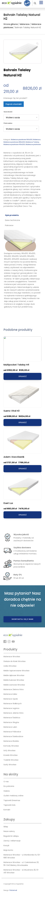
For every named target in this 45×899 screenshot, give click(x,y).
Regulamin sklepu (11, 836)
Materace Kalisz (10, 694)
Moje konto (8, 850)
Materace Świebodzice (13, 736)
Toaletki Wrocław (11, 760)
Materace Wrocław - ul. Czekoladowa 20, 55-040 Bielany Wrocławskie (21, 863)
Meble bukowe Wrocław (14, 680)
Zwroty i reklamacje (12, 840)
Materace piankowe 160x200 (21, 139)
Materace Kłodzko (11, 741)
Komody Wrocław (11, 746)
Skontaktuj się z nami (22, 619)
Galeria (7, 791)
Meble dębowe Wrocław (14, 675)
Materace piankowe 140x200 (14, 144)
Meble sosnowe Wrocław (14, 685)
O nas (6, 781)
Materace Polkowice (12, 731)
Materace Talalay (32, 142)
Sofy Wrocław (9, 750)
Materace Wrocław (12, 656)
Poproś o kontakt (14, 104)
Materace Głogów (11, 722)
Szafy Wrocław (10, 764)
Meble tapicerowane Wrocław (16, 670)
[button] (37, 43)
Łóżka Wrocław (10, 666)
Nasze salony (9, 831)
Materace (25, 24)
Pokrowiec (8, 123)
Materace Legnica (11, 708)
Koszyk (6, 845)
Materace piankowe (33, 144)
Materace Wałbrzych (13, 703)
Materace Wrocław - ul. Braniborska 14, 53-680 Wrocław (22, 856)
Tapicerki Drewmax (12, 800)
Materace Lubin (10, 727)
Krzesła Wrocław (11, 755)
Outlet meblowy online (13, 795)
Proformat (13, 890)
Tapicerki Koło (10, 805)
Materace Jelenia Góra (13, 713)
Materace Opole (11, 699)
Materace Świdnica (12, 717)
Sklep (6, 826)
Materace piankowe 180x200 (14, 142)
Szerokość (8, 112)
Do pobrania (9, 786)
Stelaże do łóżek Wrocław (15, 661)
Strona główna (11, 24)
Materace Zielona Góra (14, 689)
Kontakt (7, 809)
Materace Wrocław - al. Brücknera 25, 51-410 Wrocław (21, 871)
